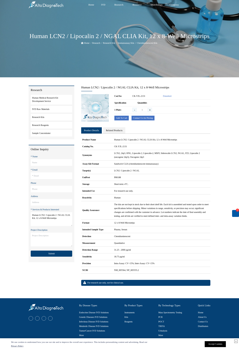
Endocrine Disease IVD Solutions (94, 312)
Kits (126, 317)
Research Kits (109, 43)
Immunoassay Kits (126, 43)
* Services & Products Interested (45, 209)
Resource (137, 4)
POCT (161, 321)
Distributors (157, 4)
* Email (34, 170)
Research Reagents (40, 125)
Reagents (128, 321)
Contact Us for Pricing (143, 118)
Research (118, 4)
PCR (160, 317)
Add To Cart (121, 118)
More (81, 335)
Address (34, 196)
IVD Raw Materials (40, 109)
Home (91, 4)
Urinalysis (162, 331)
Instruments (129, 312)
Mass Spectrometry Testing (170, 312)
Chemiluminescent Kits (147, 43)
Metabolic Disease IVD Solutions (93, 326)
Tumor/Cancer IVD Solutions (92, 331)
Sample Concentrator (41, 133)
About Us (202, 317)
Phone (33, 183)
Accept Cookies (215, 344)
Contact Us (203, 321)
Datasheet (167, 96)
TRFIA (161, 326)
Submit (51, 253)
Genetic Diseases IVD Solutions (93, 317)
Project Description (39, 230)
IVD (103, 4)
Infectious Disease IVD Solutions (93, 321)
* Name (34, 156)
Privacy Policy (17, 346)
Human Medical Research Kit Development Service (45, 99)
